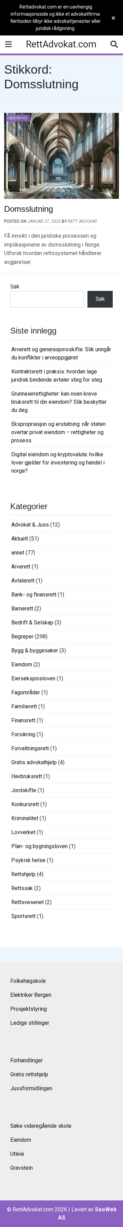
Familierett (24, 706)
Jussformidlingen (31, 1088)
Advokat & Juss (30, 524)
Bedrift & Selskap (32, 622)
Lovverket (23, 832)
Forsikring (23, 734)
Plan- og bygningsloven (39, 846)
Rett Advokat (82, 221)
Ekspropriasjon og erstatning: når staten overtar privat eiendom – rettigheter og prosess (58, 432)
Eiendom (21, 664)
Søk (14, 286)
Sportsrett (23, 916)
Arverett (20, 566)
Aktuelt (19, 538)
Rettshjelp (23, 874)
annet (17, 552)
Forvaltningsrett (30, 748)
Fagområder (25, 692)
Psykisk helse (28, 860)
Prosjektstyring (28, 1009)
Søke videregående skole (40, 1126)
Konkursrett (25, 804)
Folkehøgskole (28, 981)
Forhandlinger (26, 1060)
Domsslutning (28, 208)
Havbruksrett (26, 776)
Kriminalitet (24, 818)
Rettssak (22, 888)
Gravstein (21, 1168)
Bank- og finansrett (33, 594)
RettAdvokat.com (61, 44)
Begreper (18, 118)
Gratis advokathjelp (34, 762)
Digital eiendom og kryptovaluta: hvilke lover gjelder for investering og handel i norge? (58, 462)
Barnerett (22, 608)
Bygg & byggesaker (34, 650)
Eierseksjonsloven (33, 678)
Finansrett (23, 720)
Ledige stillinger (29, 1023)
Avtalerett (23, 580)
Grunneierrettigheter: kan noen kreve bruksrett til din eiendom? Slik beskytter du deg (59, 401)
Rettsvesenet (27, 902)
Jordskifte (23, 790)
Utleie (17, 1154)
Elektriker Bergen (30, 995)
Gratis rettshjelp (29, 1074)
